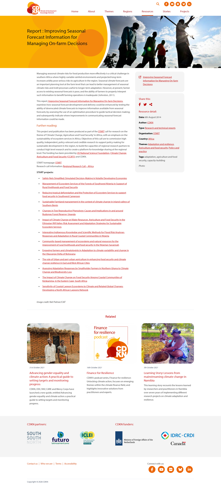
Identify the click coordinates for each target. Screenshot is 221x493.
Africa (151, 138)
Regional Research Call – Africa (78, 166)
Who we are (46, 463)
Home (74, 11)
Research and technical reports (160, 127)
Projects (184, 11)
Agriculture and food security (153, 147)
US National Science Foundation (93, 152)
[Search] (157, 4)
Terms (58, 463)
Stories (166, 11)
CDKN (150, 122)
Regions (127, 11)
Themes (109, 11)
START (156, 133)
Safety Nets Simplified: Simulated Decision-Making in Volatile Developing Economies (84, 178)
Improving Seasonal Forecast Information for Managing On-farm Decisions (160, 81)
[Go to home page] (46, 9)
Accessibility (70, 463)
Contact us (32, 463)
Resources (147, 11)
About (91, 11)
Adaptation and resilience (161, 144)
